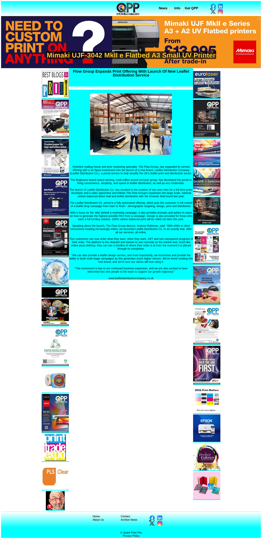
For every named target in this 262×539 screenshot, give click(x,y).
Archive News (129, 519)
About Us (98, 519)
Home (96, 516)
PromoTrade (131, 55)
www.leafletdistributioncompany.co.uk (131, 278)
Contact (125, 516)
